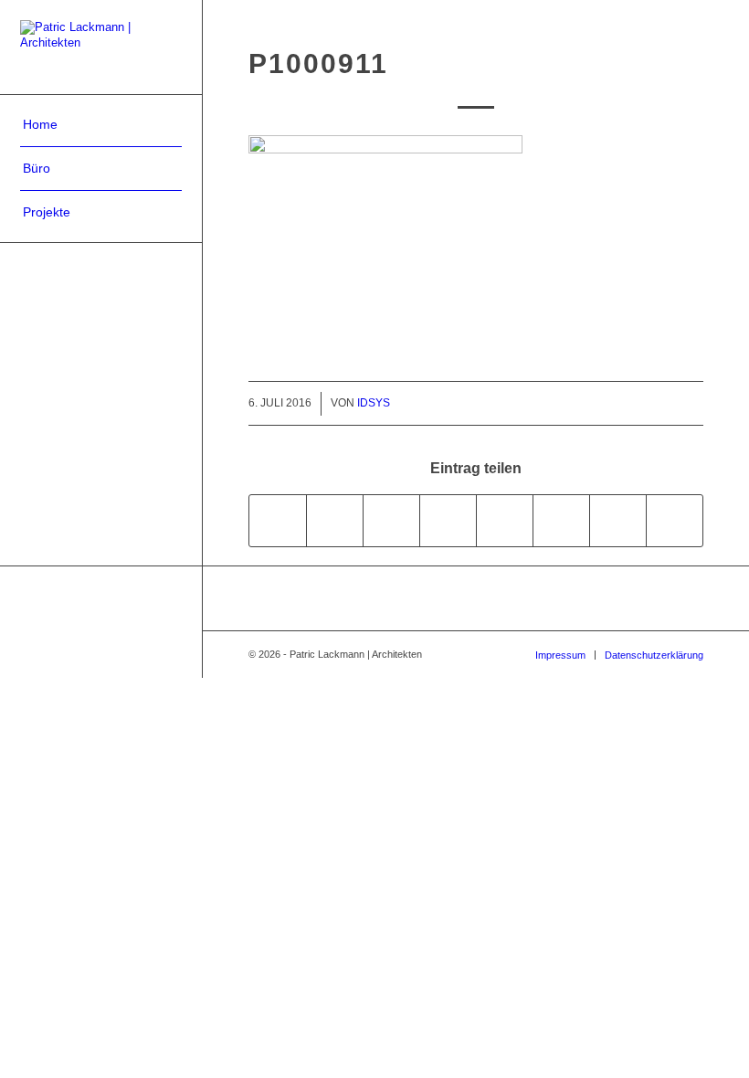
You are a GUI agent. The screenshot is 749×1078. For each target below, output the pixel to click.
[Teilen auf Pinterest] (391, 520)
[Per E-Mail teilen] (674, 520)
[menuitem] (101, 125)
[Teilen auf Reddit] (618, 520)
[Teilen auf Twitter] (335, 520)
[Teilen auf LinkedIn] (448, 520)
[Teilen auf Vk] (561, 520)
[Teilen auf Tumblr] (505, 520)
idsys (373, 402)
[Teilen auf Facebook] (277, 520)
